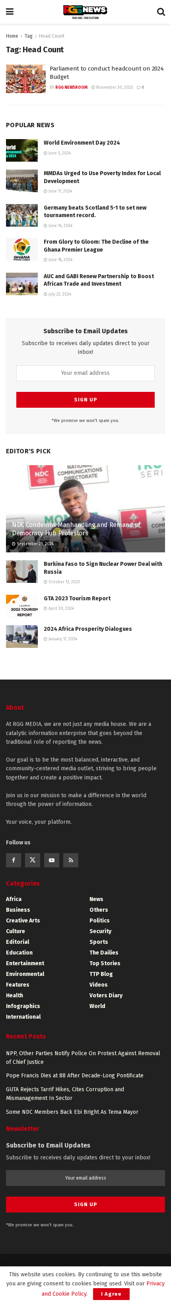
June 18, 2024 (59, 260)
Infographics (23, 1006)
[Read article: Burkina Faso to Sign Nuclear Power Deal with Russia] (22, 571)
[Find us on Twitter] (32, 860)
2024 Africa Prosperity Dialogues (88, 629)
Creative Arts (23, 920)
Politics (99, 920)
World (97, 1006)
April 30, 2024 (60, 608)
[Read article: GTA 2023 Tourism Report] (22, 606)
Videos (98, 984)
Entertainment (25, 963)
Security (100, 931)
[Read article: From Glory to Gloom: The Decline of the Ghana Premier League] (22, 249)
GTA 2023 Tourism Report (77, 598)
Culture (15, 931)
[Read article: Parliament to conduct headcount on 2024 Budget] (26, 79)
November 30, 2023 (114, 87)
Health (14, 995)
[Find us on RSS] (70, 860)
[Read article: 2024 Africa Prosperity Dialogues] (22, 636)
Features (17, 984)
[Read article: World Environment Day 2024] (22, 150)
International (23, 1017)
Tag (29, 36)
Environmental (25, 974)
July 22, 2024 (59, 294)
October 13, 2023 (63, 582)
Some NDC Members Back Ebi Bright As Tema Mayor (72, 1112)
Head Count (51, 36)
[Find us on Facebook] (13, 860)
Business (18, 910)
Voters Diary (105, 995)
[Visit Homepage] (85, 12)
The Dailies (104, 952)
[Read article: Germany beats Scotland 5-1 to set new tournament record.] (22, 215)
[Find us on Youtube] (51, 860)
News (96, 899)
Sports (98, 942)
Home (12, 36)
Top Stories (104, 963)
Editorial (17, 942)
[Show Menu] (10, 12)
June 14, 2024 (59, 225)
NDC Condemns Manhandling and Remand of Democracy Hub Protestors (76, 529)
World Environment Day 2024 (82, 142)
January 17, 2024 (62, 639)
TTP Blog (101, 974)
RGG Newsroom (71, 87)
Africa (13, 899)
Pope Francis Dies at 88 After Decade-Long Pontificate (75, 1075)
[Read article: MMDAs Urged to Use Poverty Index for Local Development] (22, 181)
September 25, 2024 (35, 544)
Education (19, 952)
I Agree (111, 1294)
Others (98, 910)
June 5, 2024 (59, 153)
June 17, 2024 (59, 191)
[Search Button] (161, 12)
